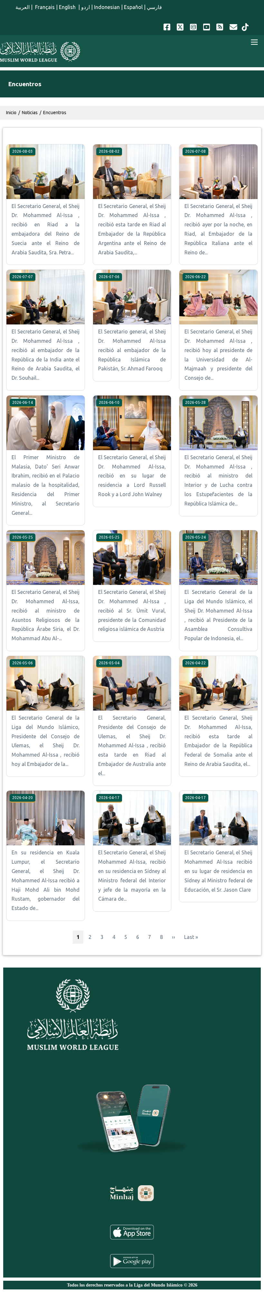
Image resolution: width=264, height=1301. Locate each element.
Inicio (11, 112)
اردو (85, 7)
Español (133, 7)
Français (44, 7)
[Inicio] (40, 52)
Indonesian (107, 7)
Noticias (30, 112)
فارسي (154, 7)
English (68, 7)
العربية (22, 7)
